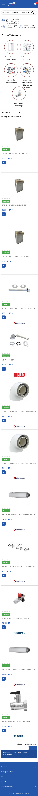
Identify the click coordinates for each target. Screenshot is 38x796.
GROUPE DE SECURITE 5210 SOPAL (15, 618)
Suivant (35, 748)
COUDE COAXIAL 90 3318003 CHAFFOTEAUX (19, 463)
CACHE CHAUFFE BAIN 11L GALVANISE (17, 257)
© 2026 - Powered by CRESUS (19, 794)
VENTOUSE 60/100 (9, 360)
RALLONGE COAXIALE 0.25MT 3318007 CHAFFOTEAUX (19, 670)
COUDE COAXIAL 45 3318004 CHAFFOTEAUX (19, 412)
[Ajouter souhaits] (4, 162)
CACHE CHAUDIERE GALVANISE (14, 205)
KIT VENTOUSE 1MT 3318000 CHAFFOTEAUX (19, 308)
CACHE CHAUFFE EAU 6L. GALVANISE (16, 153)
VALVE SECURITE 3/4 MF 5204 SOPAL (16, 721)
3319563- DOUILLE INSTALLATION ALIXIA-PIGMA (19, 566)
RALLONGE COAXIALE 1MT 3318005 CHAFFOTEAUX (19, 515)
